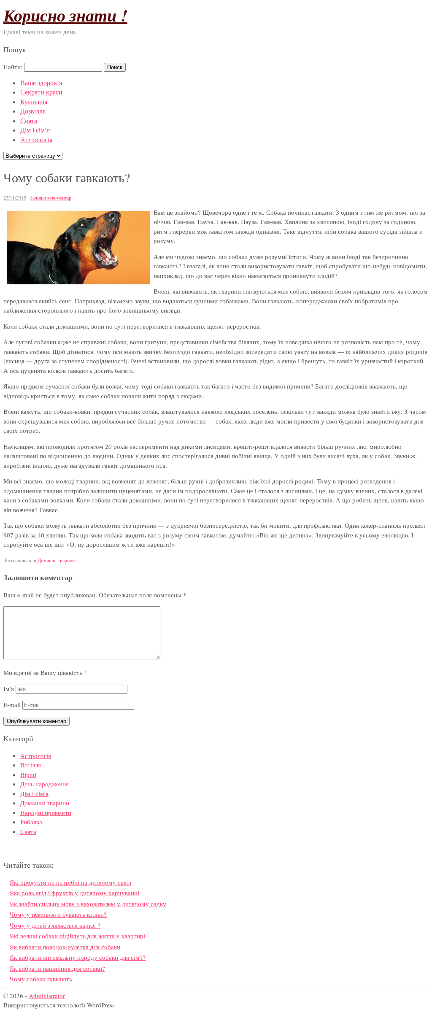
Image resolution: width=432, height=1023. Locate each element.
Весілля (30, 765)
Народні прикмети (45, 812)
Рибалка (31, 822)
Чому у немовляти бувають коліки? (58, 914)
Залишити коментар (50, 197)
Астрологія (36, 139)
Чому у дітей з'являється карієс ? (55, 925)
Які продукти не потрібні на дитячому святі (70, 882)
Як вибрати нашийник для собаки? (57, 968)
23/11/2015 (14, 197)
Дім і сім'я (34, 793)
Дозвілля (33, 110)
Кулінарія (33, 101)
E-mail (12, 704)
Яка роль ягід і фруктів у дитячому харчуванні (74, 892)
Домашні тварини (56, 560)
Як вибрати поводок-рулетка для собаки (65, 946)
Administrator (47, 995)
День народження (44, 784)
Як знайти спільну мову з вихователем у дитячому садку (88, 903)
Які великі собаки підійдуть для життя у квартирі (77, 935)
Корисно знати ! (65, 15)
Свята (28, 120)
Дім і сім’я (35, 129)
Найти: (12, 66)
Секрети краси (41, 91)
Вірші (28, 774)
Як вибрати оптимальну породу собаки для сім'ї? (78, 957)
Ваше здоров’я (41, 82)
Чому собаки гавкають (41, 978)
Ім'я (8, 688)
